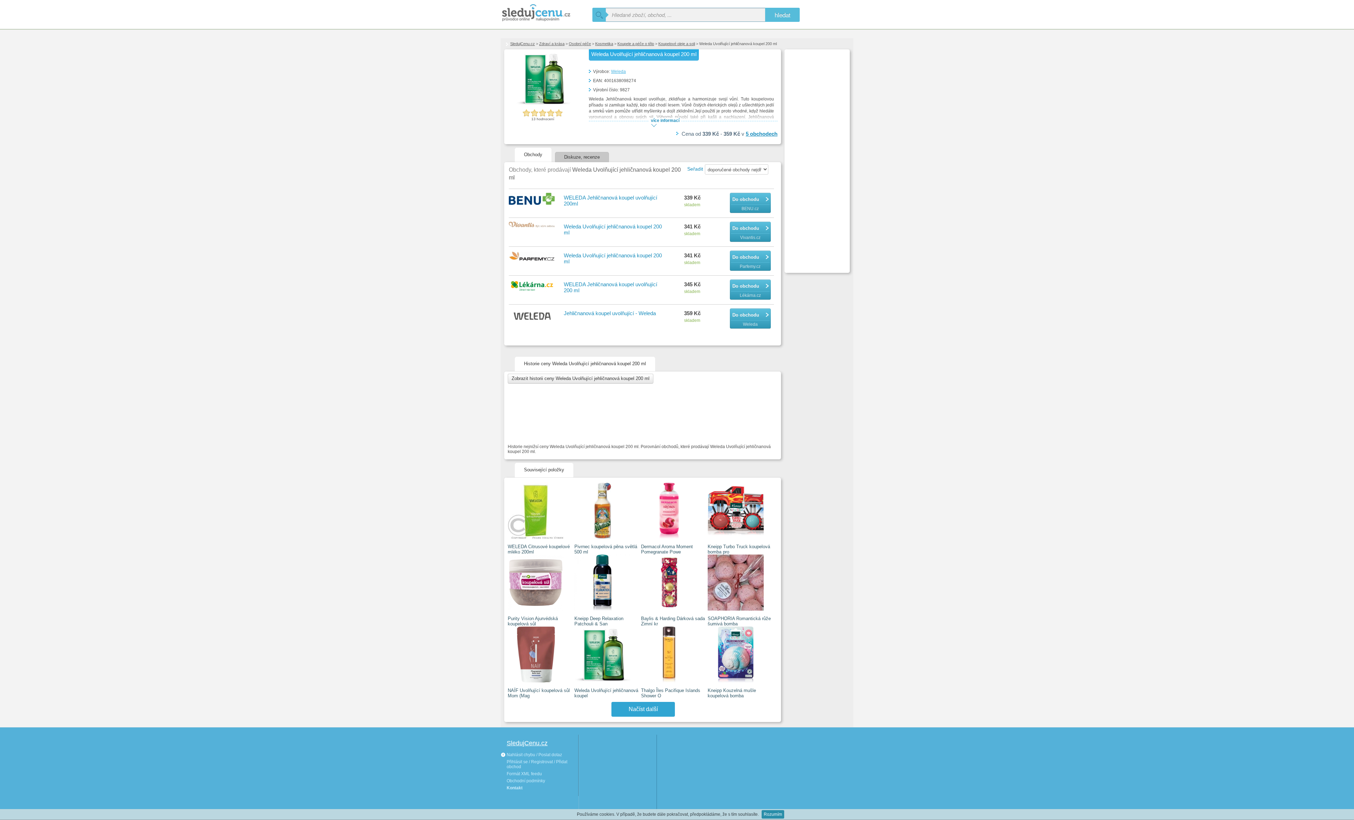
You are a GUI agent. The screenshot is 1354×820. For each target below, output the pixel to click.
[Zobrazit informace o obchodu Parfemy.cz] (533, 257)
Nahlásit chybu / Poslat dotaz (534, 754)
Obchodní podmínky (526, 780)
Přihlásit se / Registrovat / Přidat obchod (537, 764)
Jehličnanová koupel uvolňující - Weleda (610, 313)
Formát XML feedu (524, 773)
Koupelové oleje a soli (676, 44)
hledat (783, 14)
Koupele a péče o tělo (635, 44)
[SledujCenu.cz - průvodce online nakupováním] (546, 13)
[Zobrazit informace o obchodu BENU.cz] (533, 199)
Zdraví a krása (552, 44)
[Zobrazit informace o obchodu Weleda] (533, 316)
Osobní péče (580, 44)
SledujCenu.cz (522, 44)
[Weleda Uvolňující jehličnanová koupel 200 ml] (543, 104)
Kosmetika (604, 44)
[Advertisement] (816, 157)
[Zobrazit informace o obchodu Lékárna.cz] (533, 286)
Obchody (533, 154)
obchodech (761, 134)
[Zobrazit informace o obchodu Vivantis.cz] (533, 225)
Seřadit (695, 169)
